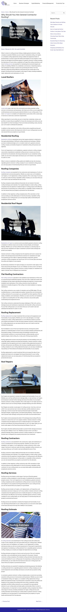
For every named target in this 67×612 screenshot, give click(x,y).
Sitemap (48, 609)
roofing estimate (6, 540)
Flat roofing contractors (7, 277)
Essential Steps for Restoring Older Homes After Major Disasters (57, 43)
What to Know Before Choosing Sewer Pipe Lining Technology (57, 36)
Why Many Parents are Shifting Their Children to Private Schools (57, 24)
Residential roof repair (6, 243)
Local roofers (4, 108)
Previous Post (5, 601)
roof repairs (7, 113)
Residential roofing (6, 139)
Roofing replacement (6, 316)
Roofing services (8, 64)
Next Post (39, 601)
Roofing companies (6, 172)
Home (2, 49)
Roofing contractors (6, 441)
